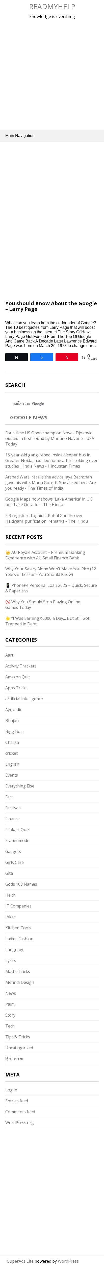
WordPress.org (19, 1122)
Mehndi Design (19, 982)
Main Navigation (20, 135)
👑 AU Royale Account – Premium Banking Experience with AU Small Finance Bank (45, 555)
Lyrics (10, 960)
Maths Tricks (17, 971)
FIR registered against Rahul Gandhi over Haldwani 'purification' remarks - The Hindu (46, 518)
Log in (11, 1090)
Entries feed (16, 1101)
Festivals (13, 808)
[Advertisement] (52, 73)
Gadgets (13, 851)
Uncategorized (19, 1048)
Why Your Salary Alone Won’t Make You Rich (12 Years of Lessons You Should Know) (50, 571)
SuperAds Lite (20, 1261)
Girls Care (14, 862)
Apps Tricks (16, 688)
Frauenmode (17, 840)
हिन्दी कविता (14, 1058)
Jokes (10, 917)
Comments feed (20, 1111)
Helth (10, 895)
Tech (10, 1026)
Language (14, 949)
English (12, 764)
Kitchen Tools (18, 928)
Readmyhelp (52, 6)
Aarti (9, 655)
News (10, 993)
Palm (10, 1004)
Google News (28, 417)
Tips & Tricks (17, 1037)
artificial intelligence (24, 698)
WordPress (68, 1261)
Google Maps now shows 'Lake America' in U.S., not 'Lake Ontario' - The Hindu (49, 501)
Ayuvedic (13, 709)
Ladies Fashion (19, 938)
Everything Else (19, 786)
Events (11, 775)
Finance (12, 818)
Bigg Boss (14, 731)
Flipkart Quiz (17, 829)
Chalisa (12, 742)
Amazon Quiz (17, 677)
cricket (11, 753)
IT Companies (18, 906)
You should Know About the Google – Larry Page (51, 306)
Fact (9, 797)
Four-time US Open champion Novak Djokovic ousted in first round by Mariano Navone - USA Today (49, 438)
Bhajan (12, 720)
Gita (9, 873)
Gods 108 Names (21, 884)
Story (10, 1015)
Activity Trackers (21, 666)
